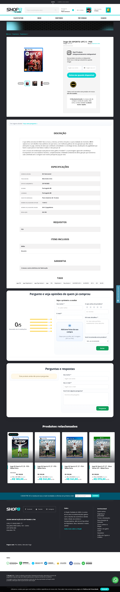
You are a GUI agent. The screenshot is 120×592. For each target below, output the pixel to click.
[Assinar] (95, 495)
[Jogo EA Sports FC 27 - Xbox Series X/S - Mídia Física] (102, 457)
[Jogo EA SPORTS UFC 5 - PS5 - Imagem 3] (42, 83)
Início (9, 34)
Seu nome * (60, 304)
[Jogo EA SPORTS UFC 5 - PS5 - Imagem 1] (27, 83)
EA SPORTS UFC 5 (77, 283)
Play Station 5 (66, 283)
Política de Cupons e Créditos (103, 536)
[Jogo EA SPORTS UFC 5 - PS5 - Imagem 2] (35, 83)
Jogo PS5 (19, 283)
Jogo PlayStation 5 (27, 283)
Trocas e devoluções (103, 518)
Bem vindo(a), (80, 10)
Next (47, 83)
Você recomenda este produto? (96, 337)
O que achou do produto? (94, 304)
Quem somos (101, 511)
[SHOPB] (14, 10)
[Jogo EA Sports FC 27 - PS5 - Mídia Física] (47, 457)
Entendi (104, 589)
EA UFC (102, 283)
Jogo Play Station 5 (39, 283)
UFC (97, 283)
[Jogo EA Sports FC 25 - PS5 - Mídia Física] (20, 457)
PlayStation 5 (23, 34)
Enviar (102, 348)
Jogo (47, 283)
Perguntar (102, 408)
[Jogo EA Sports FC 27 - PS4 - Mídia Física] (74, 457)
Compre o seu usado (63, 2)
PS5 (51, 283)
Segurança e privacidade (101, 515)
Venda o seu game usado (103, 530)
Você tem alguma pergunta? (73, 391)
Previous (21, 83)
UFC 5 (92, 283)
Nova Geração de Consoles (102, 521)
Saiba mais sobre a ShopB (72, 529)
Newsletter (100, 533)
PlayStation (15, 34)
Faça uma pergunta (29, 123)
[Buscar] (55, 10)
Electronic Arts (96, 43)
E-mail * (59, 313)
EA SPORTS (86, 283)
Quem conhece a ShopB (102, 525)
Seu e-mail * (67, 383)
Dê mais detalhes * (91, 317)
